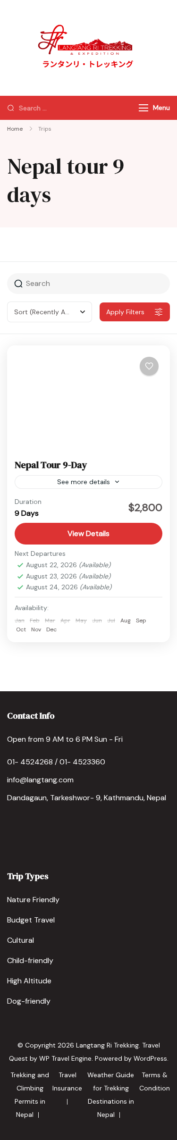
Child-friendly (30, 960)
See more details (83, 482)
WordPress (150, 1058)
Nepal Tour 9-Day (51, 464)
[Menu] (143, 107)
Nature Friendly (33, 900)
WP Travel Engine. (66, 1058)
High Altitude (29, 981)
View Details (88, 533)
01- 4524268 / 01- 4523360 (56, 762)
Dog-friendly (29, 1001)
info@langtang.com (40, 780)
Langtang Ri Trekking (107, 1045)
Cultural (20, 940)
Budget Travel (31, 920)
